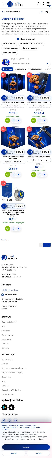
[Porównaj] (13, 120)
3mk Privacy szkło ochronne (13, 102)
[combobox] (31, 64)
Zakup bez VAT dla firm (11, 390)
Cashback (5, 331)
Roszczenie (6, 339)
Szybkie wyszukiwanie (20, 59)
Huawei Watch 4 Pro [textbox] (21, 64)
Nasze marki (6, 359)
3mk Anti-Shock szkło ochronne (39, 102)
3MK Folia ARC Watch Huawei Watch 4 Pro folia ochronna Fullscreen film (13, 212)
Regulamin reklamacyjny (12, 372)
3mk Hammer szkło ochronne (39, 156)
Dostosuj (14, 453)
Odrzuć (38, 453)
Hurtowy (5, 348)
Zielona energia (8, 394)
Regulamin (6, 377)
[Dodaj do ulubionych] (18, 120)
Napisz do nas (11, 294)
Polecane (8, 69)
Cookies (4, 364)
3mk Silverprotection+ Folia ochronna (13, 157)
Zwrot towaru (7, 335)
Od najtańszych (36, 69)
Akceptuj (26, 447)
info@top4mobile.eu (9, 290)
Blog (3, 326)
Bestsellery (21, 69)
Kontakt (4, 344)
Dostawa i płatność (9, 322)
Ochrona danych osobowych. (13, 368)
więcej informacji (27, 39)
